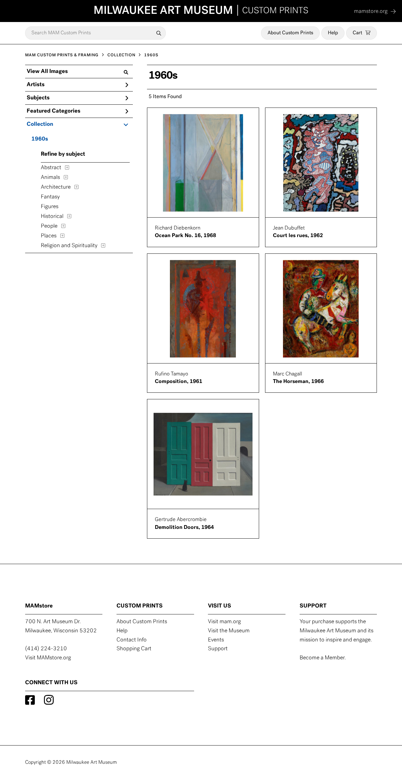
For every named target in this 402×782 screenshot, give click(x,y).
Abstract (51, 168)
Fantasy (50, 197)
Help (333, 33)
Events (216, 640)
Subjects (38, 98)
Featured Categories (53, 111)
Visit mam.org (224, 622)
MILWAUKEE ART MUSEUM (201, 11)
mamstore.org (371, 11)
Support (218, 649)
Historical (52, 216)
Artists (36, 85)
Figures (49, 207)
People (49, 226)
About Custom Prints (290, 33)
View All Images (47, 72)
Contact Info (132, 640)
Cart (357, 33)
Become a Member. (323, 658)
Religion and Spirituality (69, 246)
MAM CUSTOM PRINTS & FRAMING (62, 55)
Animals (50, 177)
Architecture (56, 187)
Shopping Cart (134, 649)
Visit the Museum (229, 631)
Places (49, 236)
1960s (39, 139)
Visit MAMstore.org (48, 658)
